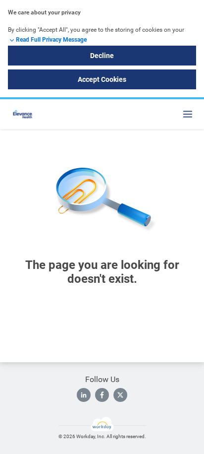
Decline (102, 56)
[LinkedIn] (84, 395)
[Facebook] (102, 395)
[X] (120, 395)
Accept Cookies (102, 79)
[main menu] (187, 114)
